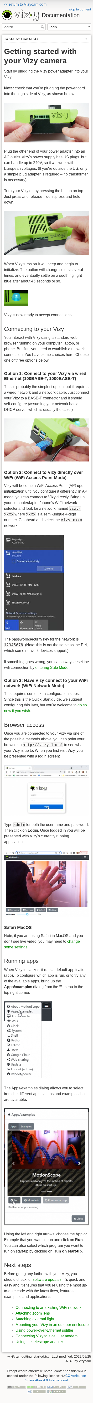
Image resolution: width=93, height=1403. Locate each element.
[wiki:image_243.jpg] (46, 790)
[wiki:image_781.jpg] (46, 1167)
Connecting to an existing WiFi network (49, 1308)
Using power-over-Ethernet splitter (44, 1330)
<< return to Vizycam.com (25, 4)
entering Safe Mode (51, 667)
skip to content (80, 9)
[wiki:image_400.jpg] (46, 440)
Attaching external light (35, 1319)
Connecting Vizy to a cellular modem (47, 1336)
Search (43, 27)
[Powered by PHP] (56, 1386)
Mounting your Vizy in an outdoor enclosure (52, 1325)
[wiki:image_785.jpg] (28, 1040)
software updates (47, 1279)
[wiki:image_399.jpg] (16, 298)
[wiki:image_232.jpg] (34, 582)
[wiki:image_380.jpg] (46, 233)
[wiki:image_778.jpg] (46, 883)
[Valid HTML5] (76, 1386)
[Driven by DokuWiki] (56, 1391)
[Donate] (36, 1386)
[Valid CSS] (36, 1391)
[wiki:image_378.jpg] (46, 122)
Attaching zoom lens (33, 1313)
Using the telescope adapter (39, 1342)
